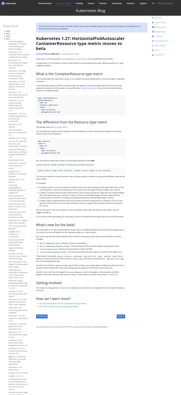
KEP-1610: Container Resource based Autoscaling (58, 306)
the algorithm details (88, 88)
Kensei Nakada (44, 54)
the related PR (111, 274)
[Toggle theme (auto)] (154, 3)
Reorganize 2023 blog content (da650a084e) (90, 327)
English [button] (143, 3)
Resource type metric (59, 127)
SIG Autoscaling (64, 288)
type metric (74, 59)
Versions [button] (130, 3)
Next (121, 316)
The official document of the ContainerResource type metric (62, 303)
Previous (41, 316)
